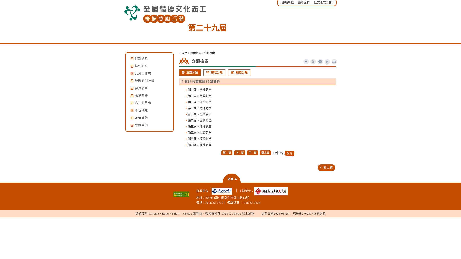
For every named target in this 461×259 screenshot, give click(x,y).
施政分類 (217, 72)
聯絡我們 (141, 125)
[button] (231, 178)
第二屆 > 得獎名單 (199, 114)
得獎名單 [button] (141, 88)
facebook (306, 61)
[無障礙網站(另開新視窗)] (181, 194)
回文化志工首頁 (324, 2)
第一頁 (227, 152)
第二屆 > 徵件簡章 (199, 108)
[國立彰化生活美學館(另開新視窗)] (272, 191)
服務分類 (242, 72)
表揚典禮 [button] (141, 95)
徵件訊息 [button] (141, 66)
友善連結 (141, 118)
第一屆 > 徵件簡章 (199, 89)
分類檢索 (209, 52)
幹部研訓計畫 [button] (144, 81)
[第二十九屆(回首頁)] (165, 14)
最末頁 (265, 152)
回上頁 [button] (328, 167)
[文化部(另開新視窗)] (223, 191)
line (320, 61)
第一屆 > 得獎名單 (199, 95)
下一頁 (253, 152)
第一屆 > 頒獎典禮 (199, 102)
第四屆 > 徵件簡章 (199, 144)
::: (280, 2)
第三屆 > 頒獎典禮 (199, 138)
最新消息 (141, 58)
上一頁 (240, 152)
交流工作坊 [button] (143, 73)
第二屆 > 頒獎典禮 (199, 120)
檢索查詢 (195, 52)
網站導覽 (288, 2)
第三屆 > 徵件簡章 (199, 126)
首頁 (184, 52)
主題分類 (192, 72)
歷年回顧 (303, 2)
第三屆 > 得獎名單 (199, 132)
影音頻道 (141, 110)
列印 (334, 61)
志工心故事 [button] (143, 103)
